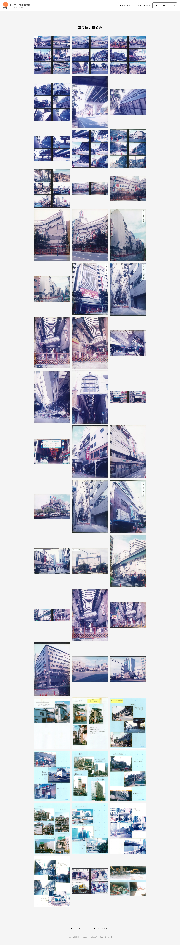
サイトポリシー (75, 928)
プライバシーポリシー (99, 928)
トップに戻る (124, 5)
